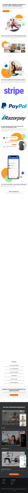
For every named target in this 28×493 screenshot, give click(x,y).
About (3, 481)
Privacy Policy (3, 483)
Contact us (3, 482)
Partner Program (13, 481)
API (11, 482)
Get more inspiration (14, 474)
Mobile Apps (12, 483)
